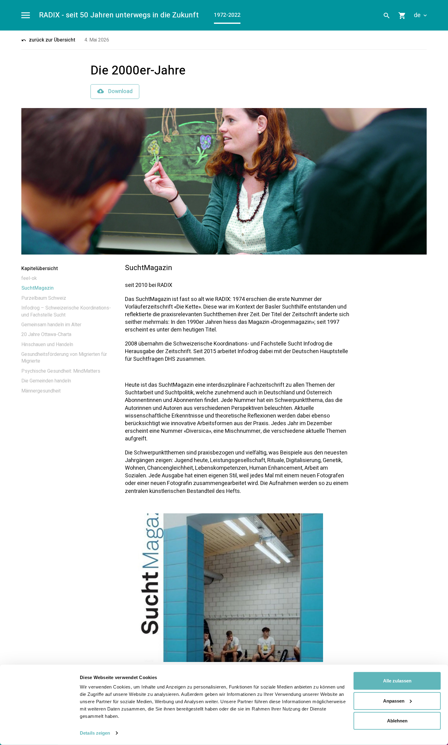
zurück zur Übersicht (51, 40)
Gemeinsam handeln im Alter (51, 324)
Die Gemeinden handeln (46, 381)
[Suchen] (387, 15)
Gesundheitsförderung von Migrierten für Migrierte (64, 358)
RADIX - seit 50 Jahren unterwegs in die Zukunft (119, 15)
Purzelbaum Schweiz (43, 298)
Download (120, 91)
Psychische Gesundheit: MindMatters (60, 371)
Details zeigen (95, 733)
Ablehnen (397, 720)
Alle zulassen (397, 680)
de (418, 15)
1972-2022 (227, 15)
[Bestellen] (402, 15)
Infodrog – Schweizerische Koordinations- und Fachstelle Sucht (66, 311)
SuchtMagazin (37, 288)
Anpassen (393, 700)
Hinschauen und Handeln (47, 344)
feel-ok (29, 278)
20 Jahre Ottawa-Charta (46, 334)
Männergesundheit (41, 391)
